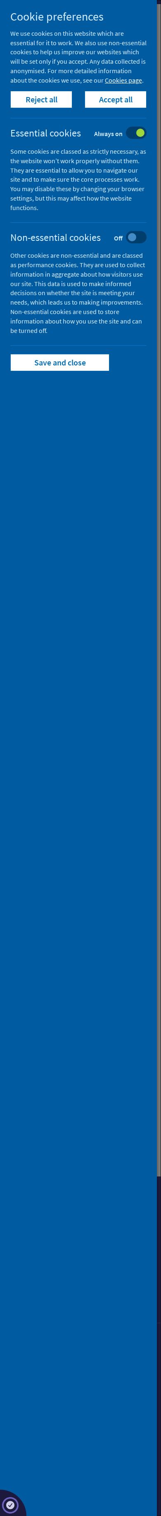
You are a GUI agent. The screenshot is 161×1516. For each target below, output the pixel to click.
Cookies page (123, 80)
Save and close (60, 362)
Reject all (41, 99)
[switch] (85, 133)
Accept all (116, 99)
